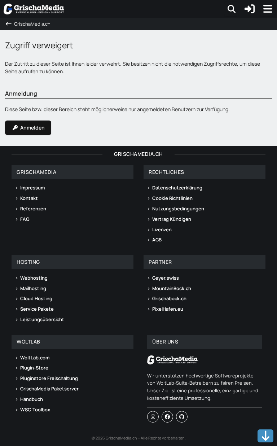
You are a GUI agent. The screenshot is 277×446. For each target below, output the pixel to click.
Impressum (32, 187)
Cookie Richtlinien (172, 198)
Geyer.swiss (165, 278)
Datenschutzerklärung (177, 187)
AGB (157, 239)
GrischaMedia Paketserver (49, 388)
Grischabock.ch (169, 298)
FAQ (25, 219)
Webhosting (34, 278)
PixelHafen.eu (167, 309)
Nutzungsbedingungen (178, 208)
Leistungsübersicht (42, 319)
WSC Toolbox (35, 409)
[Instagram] (153, 417)
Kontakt (29, 198)
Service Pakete (37, 309)
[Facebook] (167, 417)
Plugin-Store (34, 367)
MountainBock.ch (171, 288)
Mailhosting (33, 288)
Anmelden (32, 127)
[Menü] (267, 9)
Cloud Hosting (36, 298)
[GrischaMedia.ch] (33, 9)
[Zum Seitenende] (265, 435)
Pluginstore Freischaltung (49, 378)
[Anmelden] (249, 9)
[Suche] (231, 9)
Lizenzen (162, 229)
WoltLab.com (34, 357)
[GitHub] (182, 417)
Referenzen (33, 208)
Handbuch (31, 399)
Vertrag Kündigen (171, 219)
